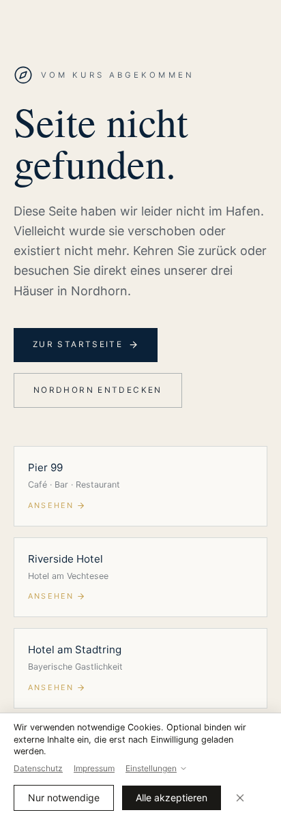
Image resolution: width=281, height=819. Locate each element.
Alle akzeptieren (171, 797)
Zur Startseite (78, 344)
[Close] (240, 798)
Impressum (94, 768)
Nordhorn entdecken (97, 390)
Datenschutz (38, 768)
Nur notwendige (64, 797)
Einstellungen (151, 768)
